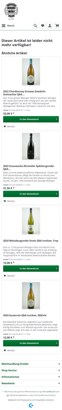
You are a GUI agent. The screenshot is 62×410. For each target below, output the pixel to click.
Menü (10, 25)
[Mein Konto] (50, 26)
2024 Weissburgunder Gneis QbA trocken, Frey (30, 240)
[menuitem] (8, 26)
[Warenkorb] (57, 26)
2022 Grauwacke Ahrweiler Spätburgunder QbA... (28, 168)
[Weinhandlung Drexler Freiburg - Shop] (31, 11)
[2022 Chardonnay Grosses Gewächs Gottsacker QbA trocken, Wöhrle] (31, 71)
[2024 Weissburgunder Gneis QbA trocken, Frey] (31, 221)
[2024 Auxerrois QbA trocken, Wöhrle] (31, 295)
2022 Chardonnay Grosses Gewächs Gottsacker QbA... (24, 93)
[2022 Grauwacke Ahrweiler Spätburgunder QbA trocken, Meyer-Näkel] (31, 146)
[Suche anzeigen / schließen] (35, 26)
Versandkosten (49, 391)
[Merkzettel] (42, 26)
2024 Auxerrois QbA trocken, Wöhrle (24, 315)
